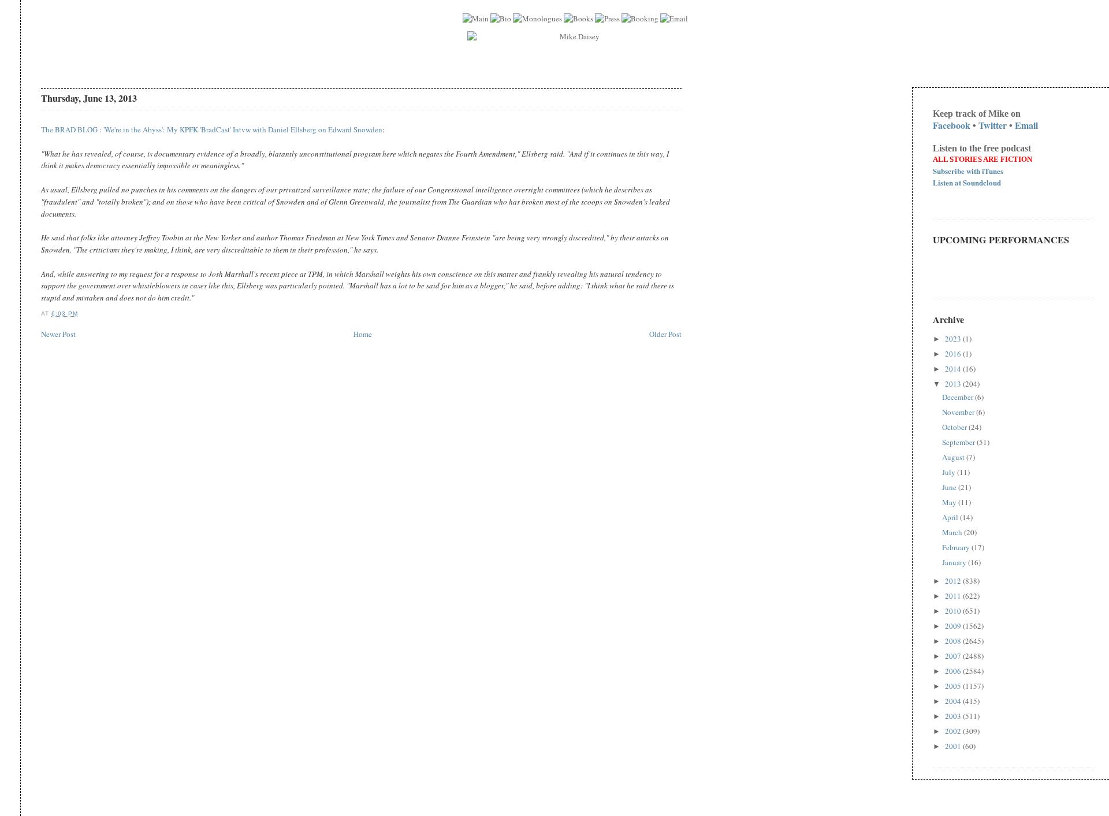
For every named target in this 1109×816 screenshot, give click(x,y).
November (959, 412)
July (949, 472)
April (951, 517)
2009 (954, 626)
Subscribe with (968, 170)
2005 (954, 686)
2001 (954, 746)
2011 (954, 596)
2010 (954, 611)
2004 (954, 701)
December (958, 397)
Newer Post (58, 334)
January (955, 562)
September (959, 442)
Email (1026, 125)
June (950, 487)
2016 (954, 353)
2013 (954, 384)
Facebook (951, 125)
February (957, 547)
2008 (954, 641)
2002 (954, 731)
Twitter (992, 125)
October (955, 427)
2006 (954, 671)
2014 (954, 369)
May (950, 502)
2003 (954, 716)
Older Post (665, 334)
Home (362, 334)
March (953, 532)
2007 (954, 656)
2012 (954, 581)
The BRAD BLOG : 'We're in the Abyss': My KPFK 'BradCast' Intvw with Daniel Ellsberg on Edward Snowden (211, 129)
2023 (954, 338)
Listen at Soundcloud (967, 182)
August (954, 457)
